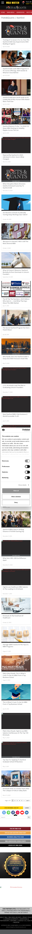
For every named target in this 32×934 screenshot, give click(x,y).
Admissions (20, 12)
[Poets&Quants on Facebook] (13, 812)
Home (3, 12)
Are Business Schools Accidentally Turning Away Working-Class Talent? (15, 214)
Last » (28, 800)
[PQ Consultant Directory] (15, 891)
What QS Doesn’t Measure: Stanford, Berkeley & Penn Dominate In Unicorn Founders (16, 272)
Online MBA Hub (15, 829)
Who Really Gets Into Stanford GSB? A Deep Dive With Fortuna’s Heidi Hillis (16, 358)
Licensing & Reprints (11, 919)
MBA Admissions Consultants (15, 841)
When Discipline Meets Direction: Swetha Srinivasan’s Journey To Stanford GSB (14, 186)
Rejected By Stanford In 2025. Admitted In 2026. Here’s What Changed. (13, 157)
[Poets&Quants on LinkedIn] (27, 812)
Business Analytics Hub (15, 837)
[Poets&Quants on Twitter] (4, 812)
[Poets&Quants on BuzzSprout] (8, 812)
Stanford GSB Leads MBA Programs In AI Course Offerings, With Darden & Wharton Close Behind (16, 71)
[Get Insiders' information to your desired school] (15, 865)
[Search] (29, 817)
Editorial (13, 920)
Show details (22, 485)
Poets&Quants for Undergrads (18, 911)
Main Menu (10, 12)
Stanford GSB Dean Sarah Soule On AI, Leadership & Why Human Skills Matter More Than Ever (16, 99)
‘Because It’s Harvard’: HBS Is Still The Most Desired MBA (15, 242)
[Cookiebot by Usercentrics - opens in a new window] (22, 430)
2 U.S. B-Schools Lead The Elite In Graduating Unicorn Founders (14, 386)
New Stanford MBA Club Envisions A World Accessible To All (15, 415)
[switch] (27, 466)
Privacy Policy (27, 917)
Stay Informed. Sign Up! (11, 808)
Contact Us (22, 920)
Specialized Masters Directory (15, 833)
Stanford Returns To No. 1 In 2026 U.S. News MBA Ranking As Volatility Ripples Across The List (16, 128)
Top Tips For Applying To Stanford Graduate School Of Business (14, 761)
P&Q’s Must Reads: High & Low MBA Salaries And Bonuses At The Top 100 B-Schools (15, 733)
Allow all (16, 490)
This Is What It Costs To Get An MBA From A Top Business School (15, 703)
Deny (16, 502)
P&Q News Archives (15, 917)
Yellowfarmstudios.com (20, 927)
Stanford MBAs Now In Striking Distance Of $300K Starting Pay (13, 530)
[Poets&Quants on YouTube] (22, 812)
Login (27, 808)
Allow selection (16, 496)
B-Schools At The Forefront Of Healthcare (13, 617)
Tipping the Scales (10, 912)
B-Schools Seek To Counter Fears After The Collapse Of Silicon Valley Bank (16, 789)
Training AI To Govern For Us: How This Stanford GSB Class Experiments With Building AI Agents (16, 42)
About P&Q (3, 917)
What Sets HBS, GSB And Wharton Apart (14, 559)
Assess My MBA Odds (15, 845)
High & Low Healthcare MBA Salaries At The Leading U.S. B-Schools (15, 588)
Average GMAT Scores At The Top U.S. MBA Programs (16, 646)
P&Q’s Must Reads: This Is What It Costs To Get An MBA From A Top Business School (14, 675)
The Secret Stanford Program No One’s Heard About (16, 329)
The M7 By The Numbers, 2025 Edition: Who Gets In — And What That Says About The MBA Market (16, 301)
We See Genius (23, 912)
